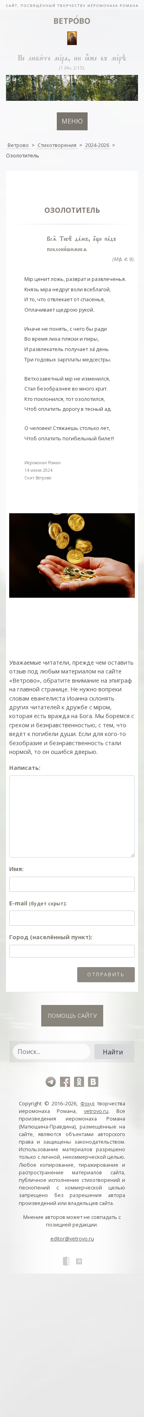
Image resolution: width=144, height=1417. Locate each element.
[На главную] (72, 5)
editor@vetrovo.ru (72, 1238)
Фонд (87, 1103)
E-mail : (38, 903)
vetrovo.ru (96, 1111)
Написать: (24, 767)
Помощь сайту (72, 1015)
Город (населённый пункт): (50, 937)
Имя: (16, 869)
